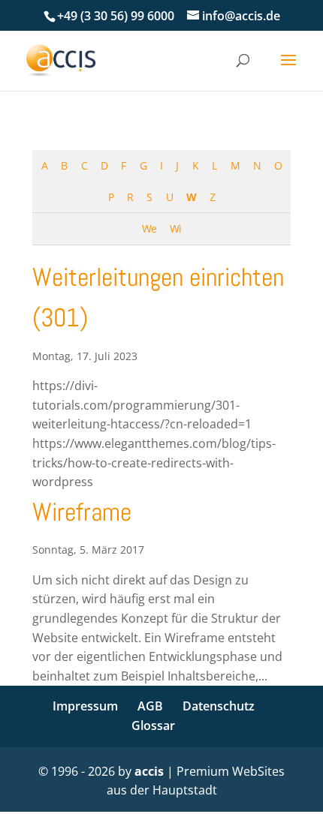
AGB (150, 706)
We (149, 228)
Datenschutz (219, 706)
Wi (175, 228)
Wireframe (81, 512)
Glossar (153, 725)
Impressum (85, 706)
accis (149, 771)
